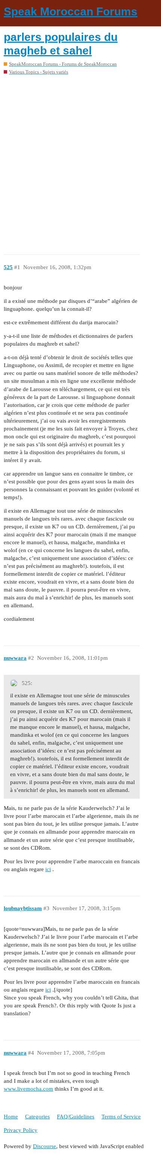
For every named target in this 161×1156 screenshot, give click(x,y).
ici (48, 869)
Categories (37, 1117)
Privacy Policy (20, 1130)
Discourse (44, 1146)
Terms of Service (121, 1117)
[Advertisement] (80, 162)
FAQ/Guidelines (75, 1117)
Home (11, 1117)
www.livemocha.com (28, 1089)
